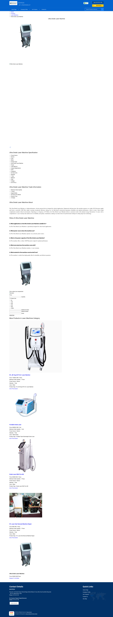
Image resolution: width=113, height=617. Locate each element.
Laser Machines (14, 15)
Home (12, 12)
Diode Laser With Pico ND (16, 474)
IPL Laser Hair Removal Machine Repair (20, 524)
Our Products (34, 9)
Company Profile (24, 9)
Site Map (85, 598)
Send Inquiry (98, 5)
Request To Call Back (14, 578)
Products (13, 13)
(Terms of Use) (29, 612)
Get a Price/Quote (13, 388)
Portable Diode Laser (15, 424)
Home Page (14, 9)
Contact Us (44, 9)
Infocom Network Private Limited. (31, 613)
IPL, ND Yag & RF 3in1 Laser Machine (19, 375)
